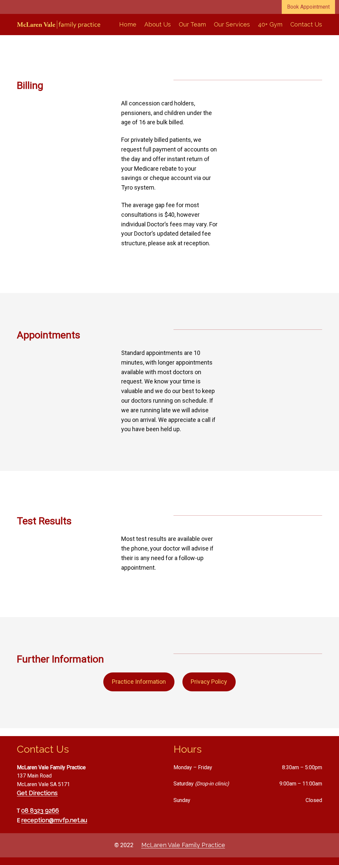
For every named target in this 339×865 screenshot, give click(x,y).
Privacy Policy (209, 681)
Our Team (192, 24)
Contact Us (306, 24)
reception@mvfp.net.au (54, 820)
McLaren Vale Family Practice (183, 844)
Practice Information (139, 681)
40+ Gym (270, 24)
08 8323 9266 (40, 810)
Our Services (232, 24)
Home (127, 24)
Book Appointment (308, 7)
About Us (157, 24)
